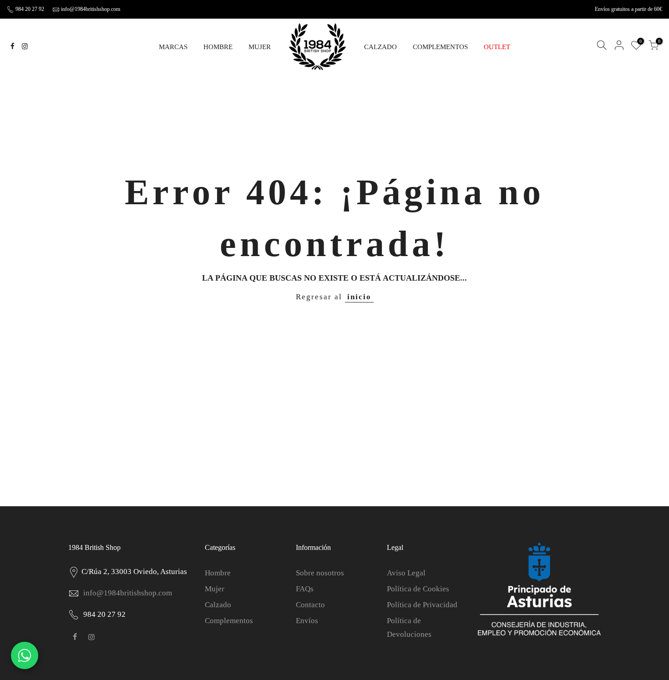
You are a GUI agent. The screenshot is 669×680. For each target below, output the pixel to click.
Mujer (214, 588)
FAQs (305, 588)
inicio (359, 296)
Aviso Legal (406, 573)
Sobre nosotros (320, 573)
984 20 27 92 (29, 9)
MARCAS (173, 46)
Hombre (218, 573)
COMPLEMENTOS (440, 46)
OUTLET (497, 46)
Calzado (218, 604)
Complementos (229, 620)
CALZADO (380, 46)
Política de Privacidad (422, 604)
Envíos (307, 620)
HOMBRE (218, 46)
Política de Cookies (418, 588)
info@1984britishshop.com (90, 9)
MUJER (259, 46)
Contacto (310, 604)
